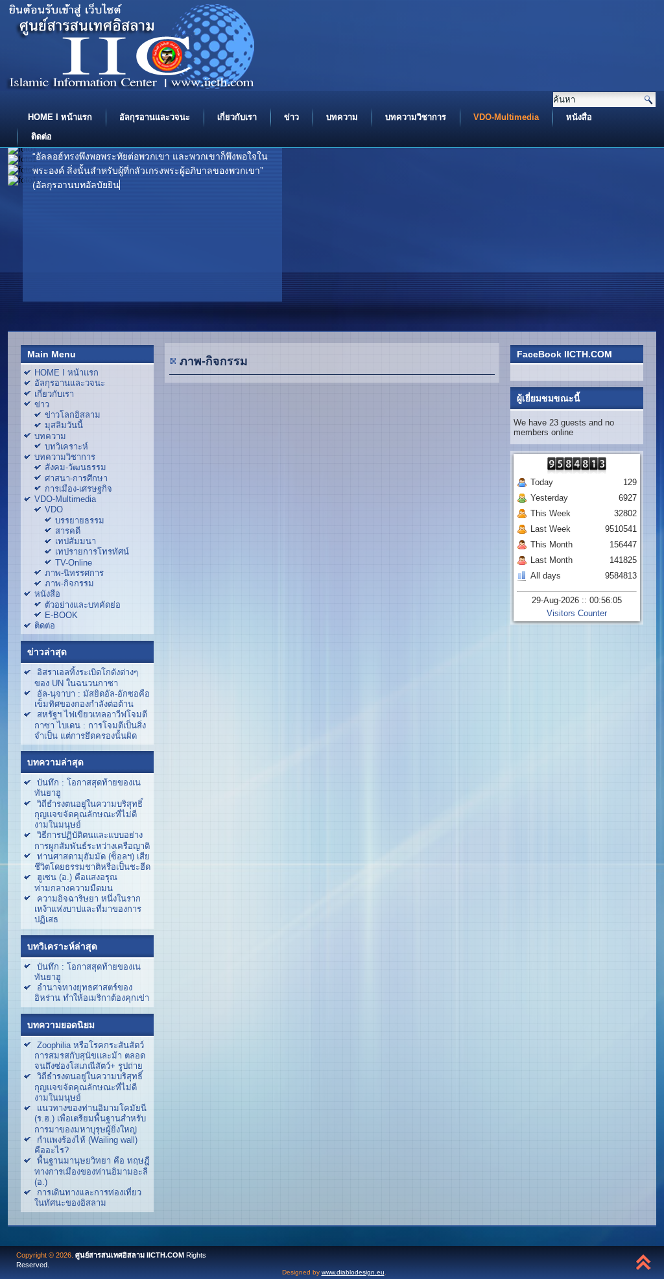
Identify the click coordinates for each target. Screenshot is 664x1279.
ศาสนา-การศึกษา (76, 478)
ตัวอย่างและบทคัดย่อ (83, 605)
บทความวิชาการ (415, 117)
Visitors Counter (577, 613)
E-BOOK (61, 615)
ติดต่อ (41, 136)
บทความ (342, 117)
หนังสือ (579, 117)
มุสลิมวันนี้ (64, 425)
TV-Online (73, 563)
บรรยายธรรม (79, 520)
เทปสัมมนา (75, 541)
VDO (54, 509)
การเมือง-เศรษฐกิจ (78, 489)
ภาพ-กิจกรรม (69, 583)
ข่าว (291, 117)
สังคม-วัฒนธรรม (75, 467)
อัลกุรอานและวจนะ (154, 117)
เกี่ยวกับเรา (237, 117)
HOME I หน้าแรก (60, 117)
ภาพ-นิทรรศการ (74, 573)
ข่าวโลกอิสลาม (73, 415)
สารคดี (67, 531)
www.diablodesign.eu (353, 1272)
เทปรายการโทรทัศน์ (92, 551)
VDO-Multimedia (506, 117)
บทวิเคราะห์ (66, 446)
